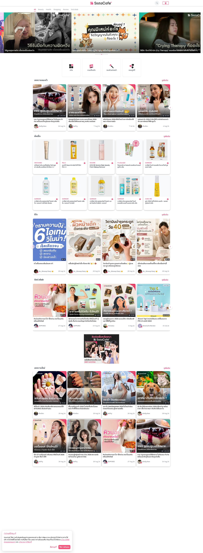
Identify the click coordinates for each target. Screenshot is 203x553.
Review (66, 9)
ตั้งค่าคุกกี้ (53, 547)
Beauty (41, 9)
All (35, 9)
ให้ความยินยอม (64, 547)
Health (48, 9)
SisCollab (74, 9)
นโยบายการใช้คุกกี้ (25, 542)
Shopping (57, 9)
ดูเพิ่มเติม (165, 80)
